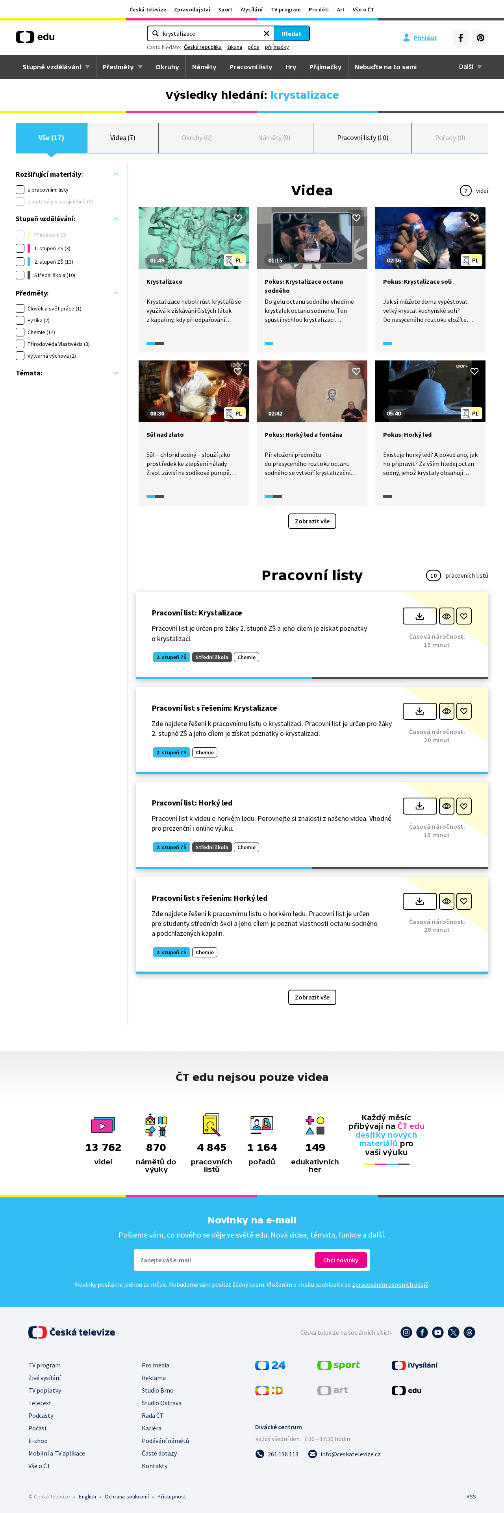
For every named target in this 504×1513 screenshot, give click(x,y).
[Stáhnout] (420, 616)
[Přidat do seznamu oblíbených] (238, 218)
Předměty (118, 66)
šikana (234, 46)
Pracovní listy (251, 66)
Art (341, 9)
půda (253, 46)
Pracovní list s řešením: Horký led (209, 898)
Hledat (291, 33)
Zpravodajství (192, 9)
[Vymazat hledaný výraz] (266, 33)
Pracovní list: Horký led (192, 802)
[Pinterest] (480, 38)
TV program (286, 9)
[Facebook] (461, 38)
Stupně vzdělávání (51, 66)
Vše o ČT (363, 9)
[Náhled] (446, 616)
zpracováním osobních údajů (390, 1284)
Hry (290, 66)
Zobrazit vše (312, 521)
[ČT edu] (35, 40)
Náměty (204, 66)
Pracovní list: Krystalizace (197, 612)
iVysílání (252, 9)
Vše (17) (51, 137)
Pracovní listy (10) (363, 137)
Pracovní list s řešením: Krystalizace (214, 708)
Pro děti (319, 9)
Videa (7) (122, 137)
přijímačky (277, 46)
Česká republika (203, 46)
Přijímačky (325, 66)
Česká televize (148, 9)
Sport (225, 9)
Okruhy (167, 66)
